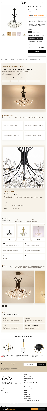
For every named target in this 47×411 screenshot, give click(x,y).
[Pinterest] (1, 406)
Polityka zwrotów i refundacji (29, 394)
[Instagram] (5, 406)
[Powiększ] (24, 7)
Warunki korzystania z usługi (29, 388)
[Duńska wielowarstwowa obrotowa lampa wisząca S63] (39, 346)
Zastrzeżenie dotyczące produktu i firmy (31, 400)
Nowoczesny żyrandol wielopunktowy (8, 355)
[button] (45, 2)
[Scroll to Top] (44, 404)
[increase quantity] (34, 47)
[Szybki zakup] (8, 352)
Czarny (30, 32)
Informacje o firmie (27, 376)
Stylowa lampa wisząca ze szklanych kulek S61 (22, 356)
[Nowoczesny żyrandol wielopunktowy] (8, 346)
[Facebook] (3, 406)
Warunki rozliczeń (27, 398)
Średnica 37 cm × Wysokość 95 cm (35, 41)
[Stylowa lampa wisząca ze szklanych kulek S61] (23, 346)
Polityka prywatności (28, 390)
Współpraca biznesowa (28, 378)
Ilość (29, 44)
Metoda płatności (27, 396)
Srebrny (38, 32)
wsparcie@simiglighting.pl (12, 328)
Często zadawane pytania (6, 394)
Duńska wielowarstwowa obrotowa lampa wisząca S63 (38, 356)
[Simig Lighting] (23, 2)
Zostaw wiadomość (4, 392)
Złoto (34, 32)
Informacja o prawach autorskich (30, 382)
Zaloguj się (3, 388)
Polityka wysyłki (27, 392)
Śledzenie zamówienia (5, 390)
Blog (25, 380)
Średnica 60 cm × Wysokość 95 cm (35, 38)
